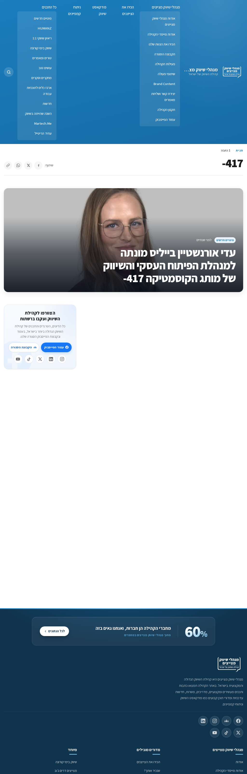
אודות (239, 762)
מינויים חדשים (43, 18)
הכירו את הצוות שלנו (162, 44)
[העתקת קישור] (8, 165)
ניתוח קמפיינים (74, 10)
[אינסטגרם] (62, 359)
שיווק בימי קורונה (41, 48)
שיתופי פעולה (166, 74)
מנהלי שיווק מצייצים (199, 69)
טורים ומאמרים (42, 58)
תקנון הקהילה (166, 109)
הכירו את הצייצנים (128, 10)
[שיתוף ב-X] (28, 165)
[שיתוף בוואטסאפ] (18, 165)
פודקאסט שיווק (99, 10)
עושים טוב (45, 67)
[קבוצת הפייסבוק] (226, 721)
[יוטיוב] (18, 359)
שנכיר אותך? (152, 770)
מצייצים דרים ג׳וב (66, 770)
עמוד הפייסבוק (165, 119)
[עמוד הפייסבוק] (238, 721)
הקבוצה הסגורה (164, 54)
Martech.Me (43, 123)
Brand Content (164, 83)
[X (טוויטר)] (238, 733)
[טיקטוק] (29, 359)
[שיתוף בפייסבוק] (38, 165)
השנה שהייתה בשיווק (38, 113)
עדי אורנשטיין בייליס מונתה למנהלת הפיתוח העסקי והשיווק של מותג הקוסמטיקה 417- (169, 265)
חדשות (47, 103)
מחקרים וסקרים (41, 77)
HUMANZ (45, 28)
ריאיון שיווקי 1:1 (42, 38)
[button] (9, 72)
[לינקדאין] (51, 359)
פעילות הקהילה (165, 64)
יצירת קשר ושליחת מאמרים (163, 96)
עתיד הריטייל (43, 133)
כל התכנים (49, 7)
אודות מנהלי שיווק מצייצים (163, 21)
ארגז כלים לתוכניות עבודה (39, 90)
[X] (40, 359)
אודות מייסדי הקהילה (161, 34)
